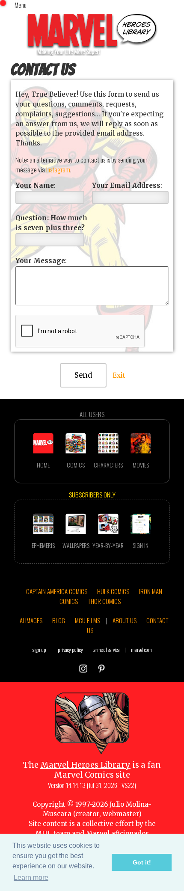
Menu (21, 4)
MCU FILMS (87, 620)
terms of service (105, 649)
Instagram (58, 169)
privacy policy (70, 649)
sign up (39, 649)
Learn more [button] (31, 877)
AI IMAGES (31, 620)
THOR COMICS (104, 601)
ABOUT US (125, 620)
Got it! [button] (142, 862)
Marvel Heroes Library (85, 765)
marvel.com (141, 649)
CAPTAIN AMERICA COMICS (56, 591)
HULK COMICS (113, 591)
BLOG (58, 620)
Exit (119, 375)
